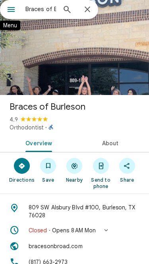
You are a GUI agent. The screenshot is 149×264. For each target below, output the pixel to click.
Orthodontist (27, 127)
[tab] (37, 142)
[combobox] (40, 9)
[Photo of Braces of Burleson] (74, 47)
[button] (74, 230)
